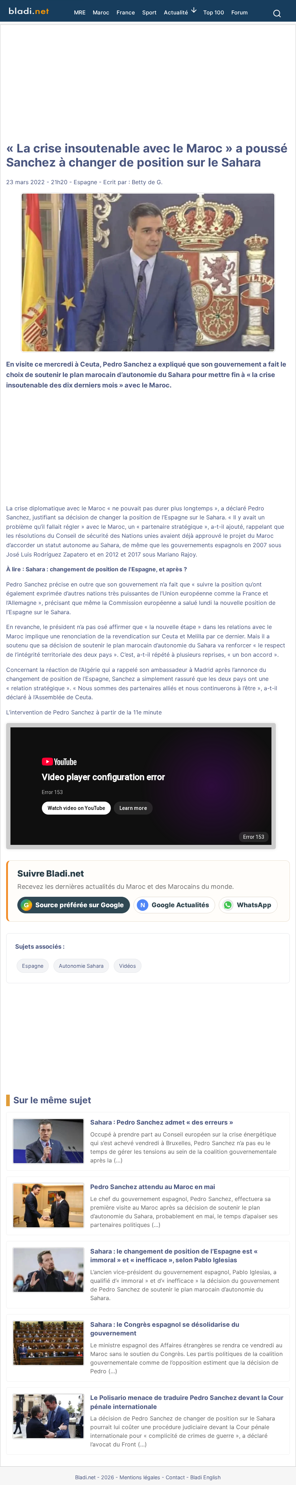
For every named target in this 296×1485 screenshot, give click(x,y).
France (126, 12)
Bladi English (205, 1477)
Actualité (176, 12)
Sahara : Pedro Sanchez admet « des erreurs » (161, 1122)
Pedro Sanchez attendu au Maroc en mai (152, 1187)
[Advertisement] (148, 82)
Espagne (85, 182)
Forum (239, 12)
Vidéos (127, 966)
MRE (80, 12)
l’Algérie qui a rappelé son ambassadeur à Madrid (146, 669)
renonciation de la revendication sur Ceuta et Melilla (133, 636)
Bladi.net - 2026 (94, 1477)
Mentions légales (139, 1477)
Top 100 (213, 12)
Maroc (101, 12)
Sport (149, 12)
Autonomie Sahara (81, 966)
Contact (175, 1477)
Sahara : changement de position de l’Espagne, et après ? (106, 569)
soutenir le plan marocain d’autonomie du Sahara (113, 374)
